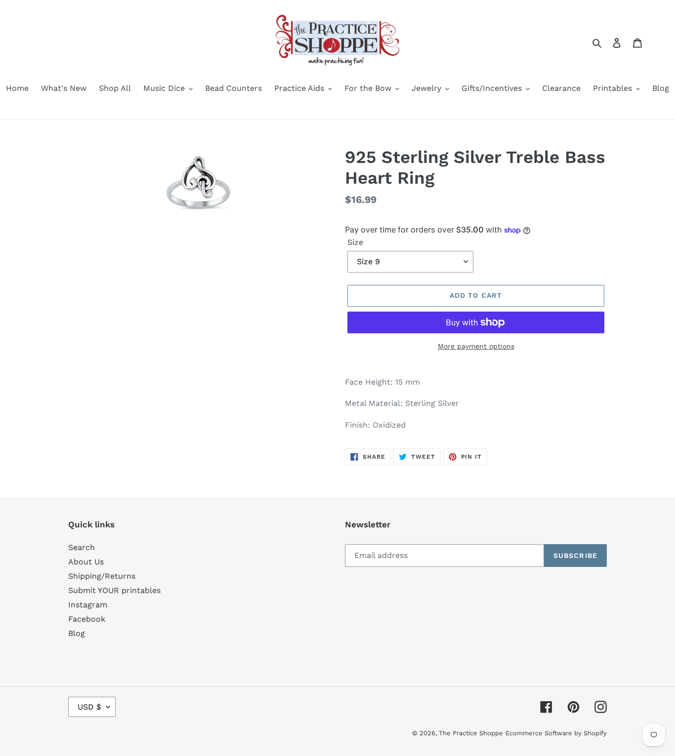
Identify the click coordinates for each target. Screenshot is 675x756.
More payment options (476, 346)
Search (81, 547)
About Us (86, 561)
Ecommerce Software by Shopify (556, 733)
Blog (76, 633)
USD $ (89, 707)
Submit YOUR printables (114, 590)
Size (355, 242)
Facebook (86, 619)
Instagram (87, 604)
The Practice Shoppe (471, 733)
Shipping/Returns (101, 576)
